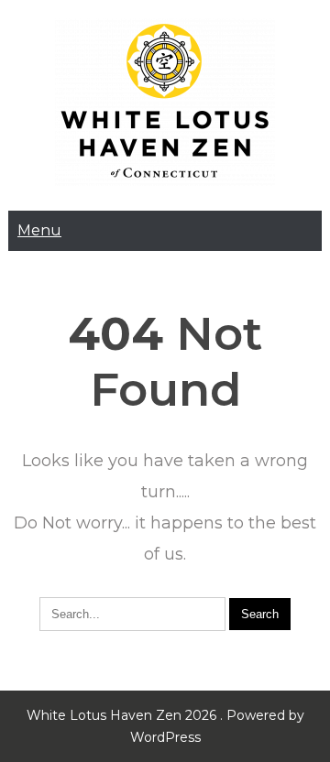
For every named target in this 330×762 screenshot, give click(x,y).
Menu (39, 230)
